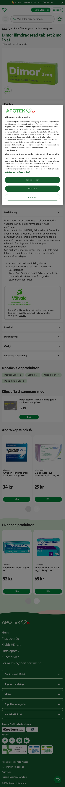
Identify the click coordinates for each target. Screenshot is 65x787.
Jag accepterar (32, 180)
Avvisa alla (32, 188)
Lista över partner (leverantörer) (17, 172)
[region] (32, 155)
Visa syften (32, 197)
